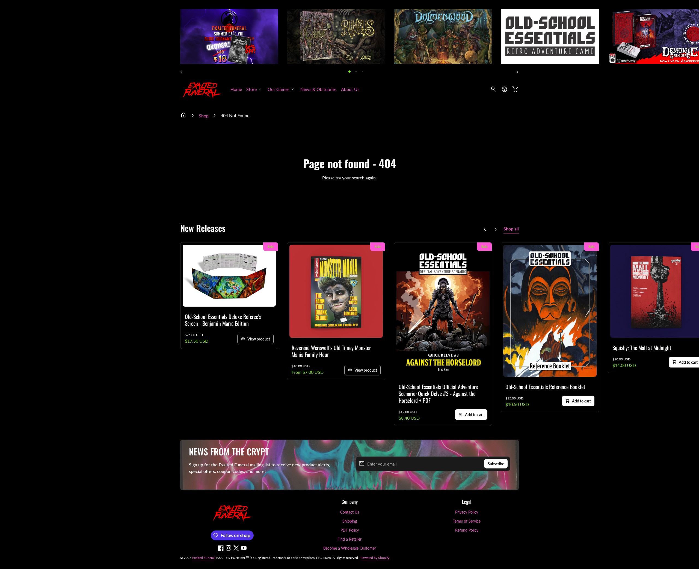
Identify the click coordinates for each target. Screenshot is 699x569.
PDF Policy (349, 530)
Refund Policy (466, 530)
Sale (271, 247)
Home (236, 89)
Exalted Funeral (203, 558)
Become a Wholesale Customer (349, 548)
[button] (349, 71)
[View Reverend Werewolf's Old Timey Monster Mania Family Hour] (336, 291)
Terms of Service (467, 521)
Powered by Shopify (374, 558)
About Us (350, 89)
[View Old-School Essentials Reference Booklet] (549, 311)
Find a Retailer (349, 539)
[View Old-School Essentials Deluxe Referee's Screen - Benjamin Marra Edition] (229, 276)
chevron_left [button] (181, 72)
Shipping (349, 521)
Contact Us (349, 512)
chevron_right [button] (517, 72)
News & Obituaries (318, 89)
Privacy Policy (466, 512)
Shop (204, 115)
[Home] (202, 88)
